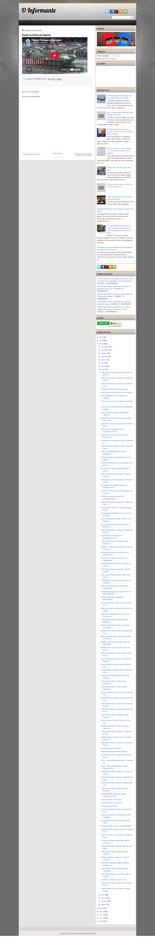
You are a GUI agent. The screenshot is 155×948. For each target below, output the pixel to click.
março (103, 898)
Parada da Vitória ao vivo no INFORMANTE (116, 826)
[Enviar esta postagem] (48, 79)
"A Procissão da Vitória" (109, 806)
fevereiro (104, 901)
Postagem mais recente (31, 154)
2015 (101, 344)
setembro (104, 356)
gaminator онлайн (30, 1)
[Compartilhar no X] (56, 79)
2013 (101, 912)
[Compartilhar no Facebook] (58, 79)
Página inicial (57, 153)
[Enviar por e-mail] (51, 79)
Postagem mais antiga (83, 155)
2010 (101, 921)
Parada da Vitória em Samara (111, 799)
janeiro (103, 904)
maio (103, 369)
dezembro (105, 347)
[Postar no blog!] (54, 79)
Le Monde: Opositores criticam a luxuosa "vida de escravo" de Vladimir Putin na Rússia (120, 131)
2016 (101, 340)
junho (103, 366)
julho (103, 363)
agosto (104, 360)
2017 (101, 337)
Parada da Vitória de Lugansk (111, 748)
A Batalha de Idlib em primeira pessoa (114, 389)
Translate (112, 59)
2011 (101, 918)
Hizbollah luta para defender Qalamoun (114, 751)
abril (103, 895)
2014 (101, 908)
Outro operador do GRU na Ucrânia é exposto (117, 392)
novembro (105, 350)
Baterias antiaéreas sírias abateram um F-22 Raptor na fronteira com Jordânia (119, 151)
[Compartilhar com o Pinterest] (60, 79)
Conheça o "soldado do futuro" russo (113, 880)
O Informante (39, 10)
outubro (104, 353)
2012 (101, 915)
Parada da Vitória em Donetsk (111, 803)
